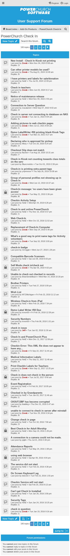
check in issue (19, 328)
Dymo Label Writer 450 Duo (26, 310)
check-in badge (19, 247)
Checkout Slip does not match (27, 150)
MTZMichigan (28, 294)
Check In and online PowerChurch (30, 209)
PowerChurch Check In (19, 36)
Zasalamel (26, 108)
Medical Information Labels (26, 357)
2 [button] (35, 47)
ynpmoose (26, 171)
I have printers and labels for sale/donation (35, 78)
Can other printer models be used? (30, 69)
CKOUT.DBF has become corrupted (30, 401)
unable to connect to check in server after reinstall (38, 410)
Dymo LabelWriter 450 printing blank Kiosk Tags (37, 132)
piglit (24, 440)
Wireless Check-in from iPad (26, 301)
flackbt (25, 152)
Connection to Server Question (28, 105)
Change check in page (23, 419)
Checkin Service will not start (27, 482)
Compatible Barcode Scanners (28, 256)
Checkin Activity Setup (23, 200)
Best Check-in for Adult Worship (28, 428)
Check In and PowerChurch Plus (29, 336)
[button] (48, 47)
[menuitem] (64, 3)
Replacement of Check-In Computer (30, 227)
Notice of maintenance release (27, 96)
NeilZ (24, 81)
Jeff (24, 330)
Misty (24, 144)
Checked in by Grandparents (26, 392)
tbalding (25, 404)
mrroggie (26, 250)
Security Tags (18, 500)
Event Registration (21, 384)
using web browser (21, 455)
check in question (21, 509)
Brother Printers (20, 283)
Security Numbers (21, 319)
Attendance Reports (21, 446)
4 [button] (43, 47)
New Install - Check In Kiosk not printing (33, 60)
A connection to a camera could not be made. (36, 437)
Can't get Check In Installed (26, 491)
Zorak (24, 63)
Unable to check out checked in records (33, 274)
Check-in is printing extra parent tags (31, 169)
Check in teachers (21, 87)
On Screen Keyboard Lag (25, 473)
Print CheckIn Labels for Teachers (29, 366)
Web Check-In (18, 218)
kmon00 (25, 312)
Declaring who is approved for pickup (32, 141)
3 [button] (39, 47)
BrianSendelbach (29, 277)
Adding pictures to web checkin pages (32, 123)
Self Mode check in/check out (27, 265)
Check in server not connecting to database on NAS (39, 114)
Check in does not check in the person (32, 375)
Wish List (16, 292)
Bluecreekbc (27, 164)
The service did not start (24, 464)
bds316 (25, 476)
